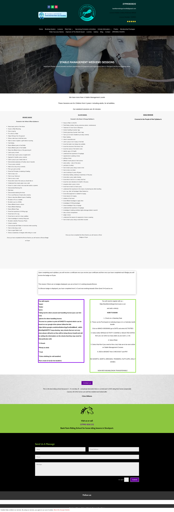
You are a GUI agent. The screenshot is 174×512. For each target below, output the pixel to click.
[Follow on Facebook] (48, 6)
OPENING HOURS (118, 32)
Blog (101, 32)
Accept (62, 510)
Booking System (50, 29)
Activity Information (104, 29)
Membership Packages (127, 29)
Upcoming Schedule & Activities (85, 29)
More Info (56, 510)
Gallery (96, 32)
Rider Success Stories (56, 32)
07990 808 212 (87, 424)
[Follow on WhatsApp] (52, 6)
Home (41, 29)
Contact (107, 32)
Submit (134, 480)
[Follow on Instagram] (56, 6)
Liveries (89, 32)
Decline (67, 510)
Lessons (60, 29)
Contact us (87, 383)
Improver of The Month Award (75, 32)
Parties (116, 29)
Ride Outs (68, 29)
